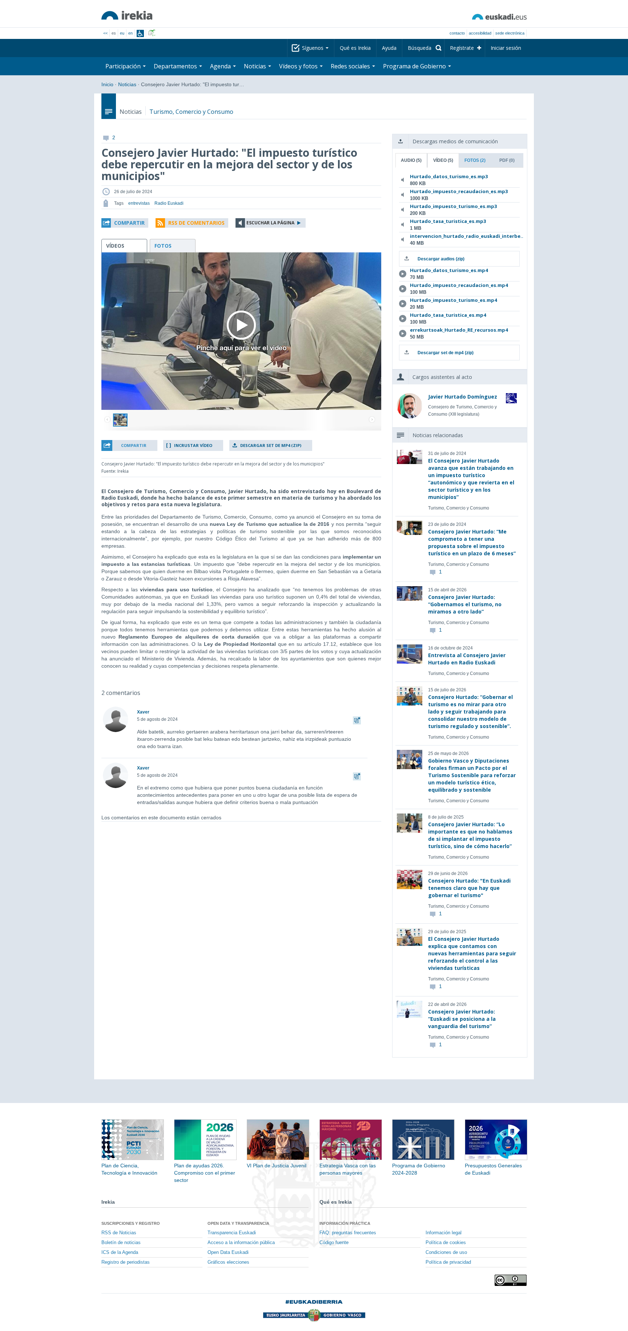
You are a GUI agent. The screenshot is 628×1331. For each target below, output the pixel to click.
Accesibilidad (480, 33)
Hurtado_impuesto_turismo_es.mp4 (453, 300)
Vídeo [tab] (443, 160)
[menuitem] (423, 48)
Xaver (143, 712)
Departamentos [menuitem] (176, 66)
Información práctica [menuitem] (344, 1223)
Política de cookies (446, 1242)
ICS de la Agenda (119, 1252)
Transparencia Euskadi (232, 1232)
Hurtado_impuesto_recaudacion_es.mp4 (458, 285)
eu (122, 33)
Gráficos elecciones (228, 1262)
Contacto (457, 33)
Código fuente (334, 1242)
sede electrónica (509, 33)
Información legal (444, 1232)
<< (105, 33)
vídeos (115, 245)
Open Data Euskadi (228, 1252)
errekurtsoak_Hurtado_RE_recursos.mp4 (458, 330)
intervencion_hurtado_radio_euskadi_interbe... (458, 236)
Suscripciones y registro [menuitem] (130, 1223)
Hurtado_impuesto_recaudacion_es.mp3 (458, 191)
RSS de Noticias (118, 1232)
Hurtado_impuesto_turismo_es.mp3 (453, 206)
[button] (124, 223)
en (130, 33)
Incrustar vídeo (193, 445)
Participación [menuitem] (123, 66)
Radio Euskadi (169, 203)
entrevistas (139, 203)
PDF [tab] (507, 160)
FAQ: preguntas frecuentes (347, 1232)
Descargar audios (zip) (441, 258)
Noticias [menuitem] (255, 66)
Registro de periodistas (125, 1262)
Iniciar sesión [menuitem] (506, 47)
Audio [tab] (411, 160)
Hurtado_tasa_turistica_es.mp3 (448, 221)
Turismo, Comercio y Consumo (191, 112)
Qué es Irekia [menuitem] (355, 47)
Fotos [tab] (475, 160)
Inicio (107, 84)
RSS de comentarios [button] (196, 222)
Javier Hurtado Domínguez (462, 396)
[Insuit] (140, 33)
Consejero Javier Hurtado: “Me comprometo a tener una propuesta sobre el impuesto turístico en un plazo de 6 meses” (472, 542)
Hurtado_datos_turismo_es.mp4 (449, 270)
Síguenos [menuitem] (313, 47)
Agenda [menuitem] (221, 66)
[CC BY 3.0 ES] (511, 1280)
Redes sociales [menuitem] (351, 66)
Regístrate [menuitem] (462, 47)
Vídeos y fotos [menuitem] (299, 66)
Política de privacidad (448, 1262)
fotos (163, 245)
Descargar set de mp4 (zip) (270, 445)
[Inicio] (126, 15)
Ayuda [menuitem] (389, 47)
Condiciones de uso (446, 1252)
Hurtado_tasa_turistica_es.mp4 (448, 315)
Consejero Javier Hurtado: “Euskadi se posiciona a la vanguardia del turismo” (462, 1019)
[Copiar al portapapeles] (357, 719)
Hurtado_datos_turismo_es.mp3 (449, 176)
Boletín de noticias (121, 1242)
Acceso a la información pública (241, 1242)
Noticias (127, 84)
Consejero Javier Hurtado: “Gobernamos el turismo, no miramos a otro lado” (465, 604)
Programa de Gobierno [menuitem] (415, 66)
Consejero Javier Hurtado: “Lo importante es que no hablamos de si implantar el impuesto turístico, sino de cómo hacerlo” (470, 835)
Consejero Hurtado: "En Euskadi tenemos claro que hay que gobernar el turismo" (469, 888)
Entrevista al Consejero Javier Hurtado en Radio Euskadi (467, 659)
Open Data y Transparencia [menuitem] (238, 1223)
